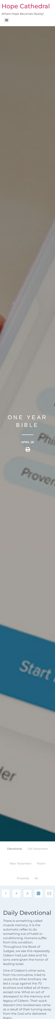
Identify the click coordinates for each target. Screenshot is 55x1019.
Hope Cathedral (26, 6)
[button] (28, 450)
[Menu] (6, 20)
